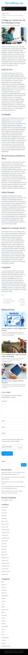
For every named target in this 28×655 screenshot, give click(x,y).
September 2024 (5, 571)
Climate (3, 587)
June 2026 (4, 513)
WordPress (21, 652)
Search (3, 461)
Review (3, 618)
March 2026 (4, 521)
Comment (4, 401)
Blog (3, 581)
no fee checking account (17, 120)
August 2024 (5, 574)
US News (4, 640)
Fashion (3, 598)
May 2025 (4, 549)
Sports (3, 629)
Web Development (6, 646)
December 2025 (5, 529)
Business (4, 584)
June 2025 (4, 546)
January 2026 (5, 526)
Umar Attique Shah (15, 25)
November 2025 (5, 532)
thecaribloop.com (14, 3)
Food (3, 604)
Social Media (5, 626)
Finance (3, 601)
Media (3, 612)
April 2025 (4, 552)
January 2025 (5, 560)
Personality (4, 615)
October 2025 (5, 535)
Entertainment (5, 595)
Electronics (4, 593)
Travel (3, 634)
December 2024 (5, 563)
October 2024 (5, 568)
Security (4, 620)
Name (3, 420)
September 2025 (5, 538)
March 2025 (4, 554)
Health (3, 606)
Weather (4, 643)
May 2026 (4, 515)
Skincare (4, 623)
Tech (3, 295)
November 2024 (5, 566)
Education (4, 590)
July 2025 (4, 543)
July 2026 (4, 510)
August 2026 (5, 507)
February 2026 (5, 524)
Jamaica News (5, 609)
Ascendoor (10, 652)
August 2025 (5, 540)
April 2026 (4, 518)
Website (3, 433)
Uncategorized (5, 637)
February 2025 (5, 557)
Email (3, 427)
